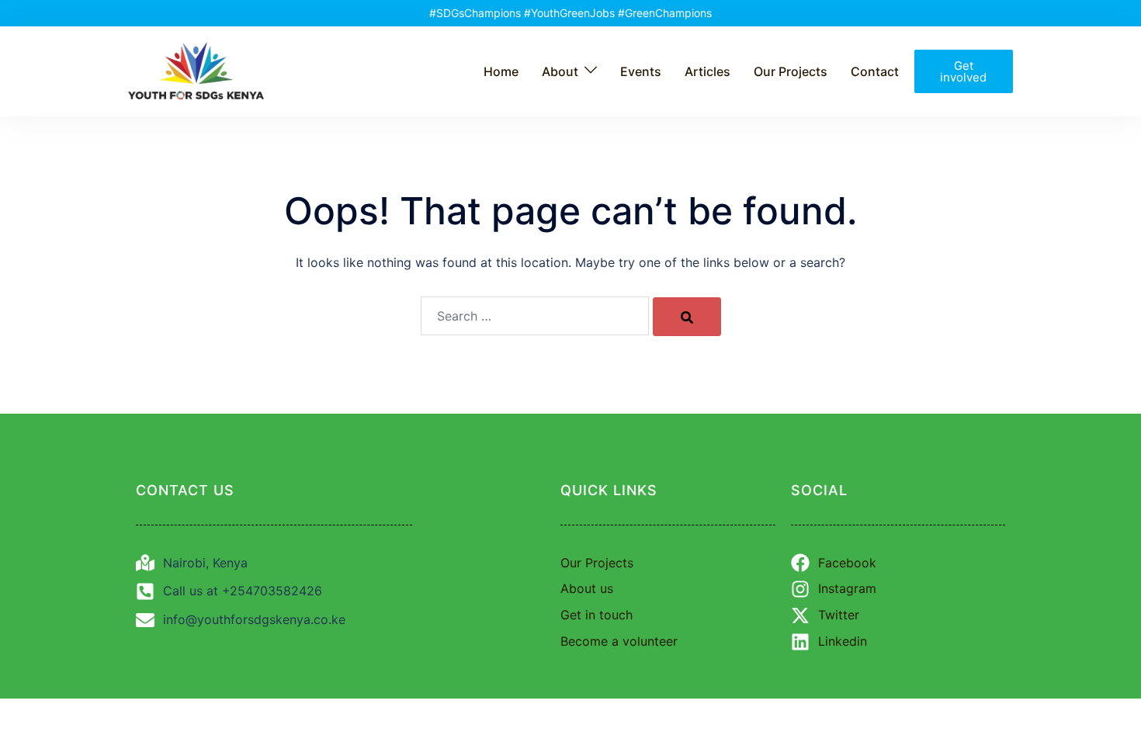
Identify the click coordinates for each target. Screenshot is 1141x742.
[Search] (687, 316)
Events (640, 71)
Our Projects (790, 71)
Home (501, 71)
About (560, 71)
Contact (875, 71)
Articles (707, 71)
